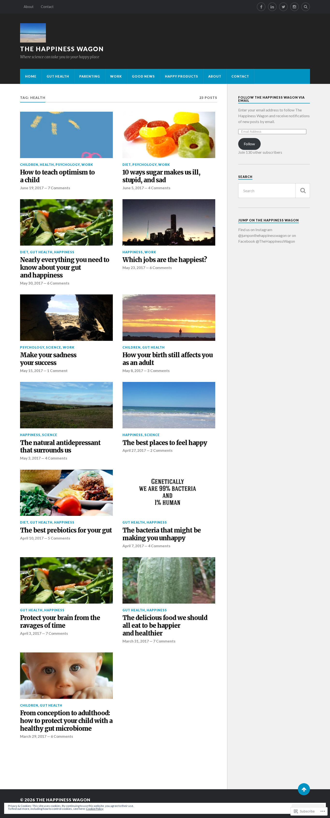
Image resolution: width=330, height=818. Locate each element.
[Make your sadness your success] (66, 317)
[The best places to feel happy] (168, 405)
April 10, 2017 (31, 538)
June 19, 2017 (31, 188)
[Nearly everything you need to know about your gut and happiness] (66, 222)
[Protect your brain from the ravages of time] (66, 580)
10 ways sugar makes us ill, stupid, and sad (161, 176)
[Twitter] (283, 6)
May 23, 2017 (133, 267)
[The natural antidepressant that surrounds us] (66, 405)
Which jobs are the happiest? (164, 260)
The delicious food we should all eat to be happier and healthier (164, 625)
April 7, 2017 (133, 546)
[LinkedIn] (272, 6)
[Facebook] (261, 6)
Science (53, 347)
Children (29, 165)
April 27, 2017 (134, 450)
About (29, 7)
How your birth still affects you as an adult (167, 359)
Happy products (181, 76)
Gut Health (58, 76)
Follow (249, 143)
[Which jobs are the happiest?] (168, 222)
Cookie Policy (94, 809)
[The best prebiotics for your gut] (66, 493)
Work (116, 76)
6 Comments (58, 283)
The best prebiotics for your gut (66, 530)
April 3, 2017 (30, 633)
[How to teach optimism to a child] (66, 135)
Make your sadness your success (48, 359)
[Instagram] (294, 6)
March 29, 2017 (33, 736)
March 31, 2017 (135, 641)
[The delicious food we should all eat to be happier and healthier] (168, 580)
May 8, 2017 (132, 370)
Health (47, 165)
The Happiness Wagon (62, 48)
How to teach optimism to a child (57, 176)
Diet (126, 165)
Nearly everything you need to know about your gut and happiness (64, 267)
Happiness (64, 252)
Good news (143, 76)
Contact (47, 7)
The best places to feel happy (164, 443)
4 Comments (159, 188)
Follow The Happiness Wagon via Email (271, 98)
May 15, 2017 (31, 370)
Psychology (68, 165)
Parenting (89, 76)
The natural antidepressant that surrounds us (60, 446)
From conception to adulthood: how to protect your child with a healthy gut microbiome (66, 720)
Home (30, 76)
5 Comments (59, 538)
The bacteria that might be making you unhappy (161, 534)
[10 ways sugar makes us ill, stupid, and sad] (168, 135)
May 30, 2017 (31, 283)
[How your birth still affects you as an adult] (168, 317)
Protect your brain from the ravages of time (60, 621)
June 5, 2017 (133, 188)
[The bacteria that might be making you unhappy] (168, 493)
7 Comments (59, 188)
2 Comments (161, 450)
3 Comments (158, 370)
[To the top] (304, 789)
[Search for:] (274, 190)
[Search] (305, 6)
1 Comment (57, 370)
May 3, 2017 (30, 458)
